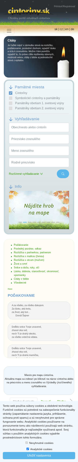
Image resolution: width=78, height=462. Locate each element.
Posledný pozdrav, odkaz (27, 248)
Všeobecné (20, 282)
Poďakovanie (21, 244)
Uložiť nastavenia (39, 455)
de (72, 29)
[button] (13, 210)
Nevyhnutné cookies (41, 442)
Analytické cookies (41, 449)
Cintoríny (21, 93)
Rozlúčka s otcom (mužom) (29, 260)
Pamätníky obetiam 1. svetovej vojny (39, 103)
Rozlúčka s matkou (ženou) (29, 256)
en (67, 29)
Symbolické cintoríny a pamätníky (37, 98)
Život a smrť (20, 263)
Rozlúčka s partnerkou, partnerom (32, 252)
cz (61, 29)
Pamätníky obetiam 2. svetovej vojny (39, 108)
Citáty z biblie (21, 278)
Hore (10, 289)
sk (56, 29)
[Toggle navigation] (9, 31)
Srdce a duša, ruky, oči (26, 267)
